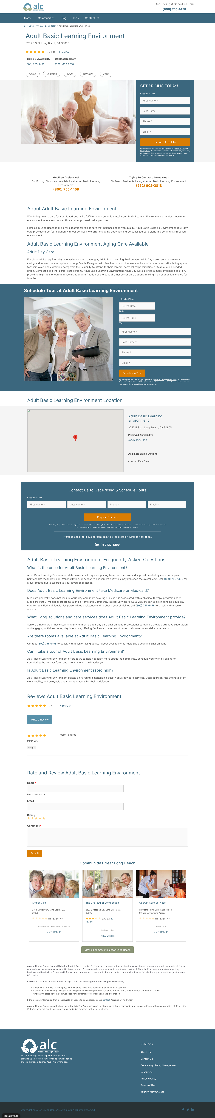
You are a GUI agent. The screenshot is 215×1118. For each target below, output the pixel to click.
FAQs (70, 73)
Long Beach (50, 26)
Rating (31, 815)
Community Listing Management (158, 1065)
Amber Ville (39, 902)
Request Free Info (165, 142)
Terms (42, 1062)
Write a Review (40, 719)
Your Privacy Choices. (57, 1062)
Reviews (88, 73)
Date (121, 311)
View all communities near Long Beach (107, 949)
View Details (54, 931)
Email (30, 800)
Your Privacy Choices (152, 1091)
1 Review (64, 51)
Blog (63, 18)
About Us (146, 1052)
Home (28, 18)
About (32, 73)
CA (41, 26)
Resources (147, 1071)
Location (51, 73)
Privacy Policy (145, 151)
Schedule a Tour (132, 373)
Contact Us (92, 18)
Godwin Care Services (152, 902)
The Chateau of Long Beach (102, 902)
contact (106, 1000)
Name (31, 782)
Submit (35, 853)
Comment (34, 825)
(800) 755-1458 (35, 64)
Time (121, 323)
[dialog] (11, 1115)
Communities (46, 18)
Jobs (76, 18)
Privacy (32, 1062)
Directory (33, 26)
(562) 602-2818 (64, 64)
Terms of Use (180, 148)
